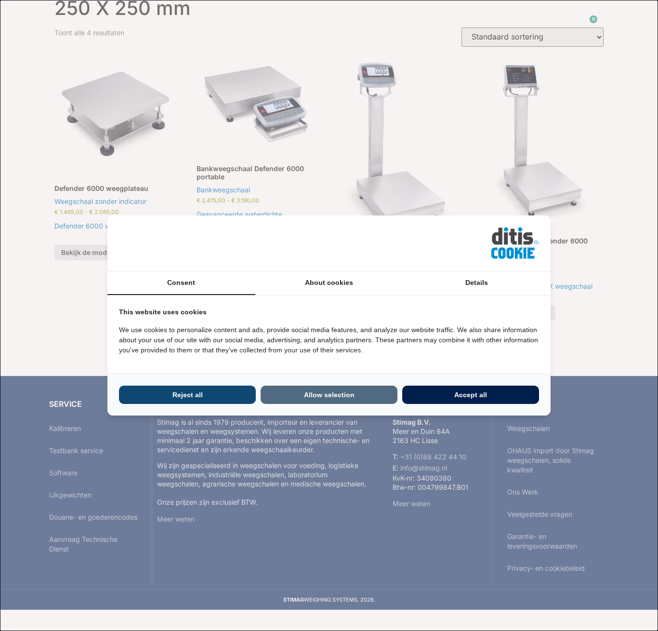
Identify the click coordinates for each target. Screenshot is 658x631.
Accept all (470, 395)
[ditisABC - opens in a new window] (515, 243)
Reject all (187, 395)
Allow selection (329, 395)
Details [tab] (476, 282)
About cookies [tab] (329, 282)
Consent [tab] (181, 282)
